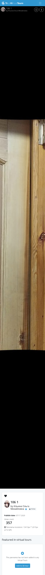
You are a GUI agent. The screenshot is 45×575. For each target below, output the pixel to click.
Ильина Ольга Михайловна (19, 507)
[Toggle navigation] (40, 3)
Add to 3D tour (22, 566)
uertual (14, 3)
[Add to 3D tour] (22, 553)
